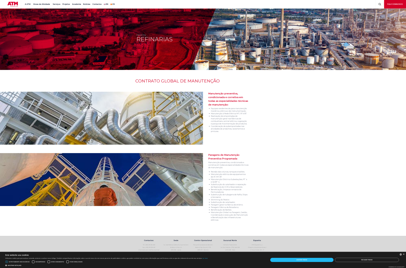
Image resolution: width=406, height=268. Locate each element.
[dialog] (203, 260)
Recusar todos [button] (366, 260)
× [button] (403, 254)
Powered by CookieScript (396, 267)
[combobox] (401, 254)
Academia (76, 4)
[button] (395, 4)
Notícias (86, 4)
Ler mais (205, 258)
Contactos (97, 4)
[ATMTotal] (12, 4)
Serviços (56, 4)
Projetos (66, 4)
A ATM (28, 4)
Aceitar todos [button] (301, 260)
